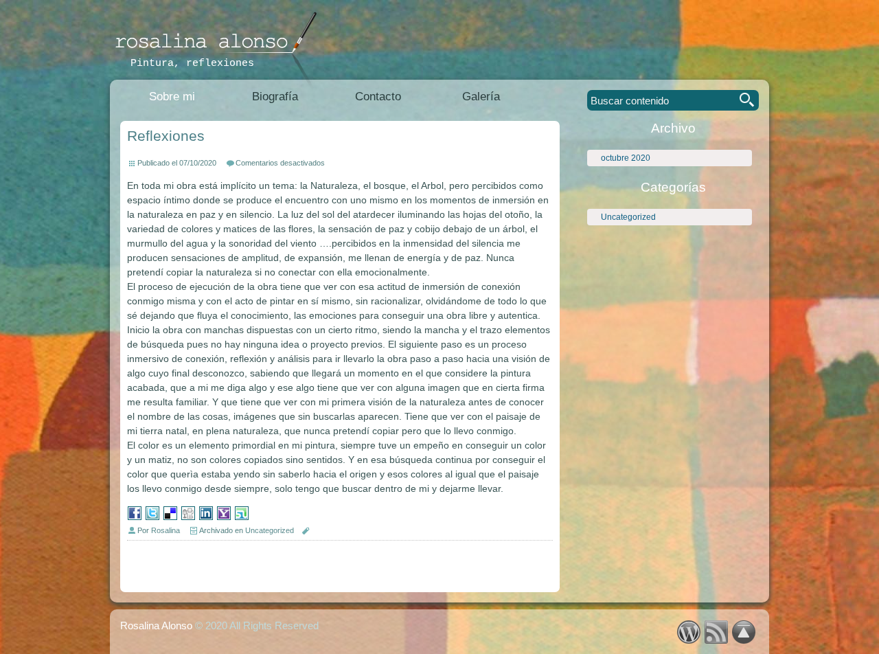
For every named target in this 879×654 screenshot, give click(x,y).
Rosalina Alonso (156, 625)
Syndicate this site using (716, 632)
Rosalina (165, 530)
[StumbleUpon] (241, 517)
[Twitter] (152, 517)
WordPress (688, 632)
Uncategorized (628, 217)
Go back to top (743, 632)
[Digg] (188, 517)
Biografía (275, 96)
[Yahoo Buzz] (223, 517)
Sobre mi (172, 96)
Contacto (378, 96)
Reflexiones (166, 136)
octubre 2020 (625, 158)
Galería (481, 96)
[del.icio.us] (170, 517)
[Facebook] (134, 517)
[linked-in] (206, 517)
